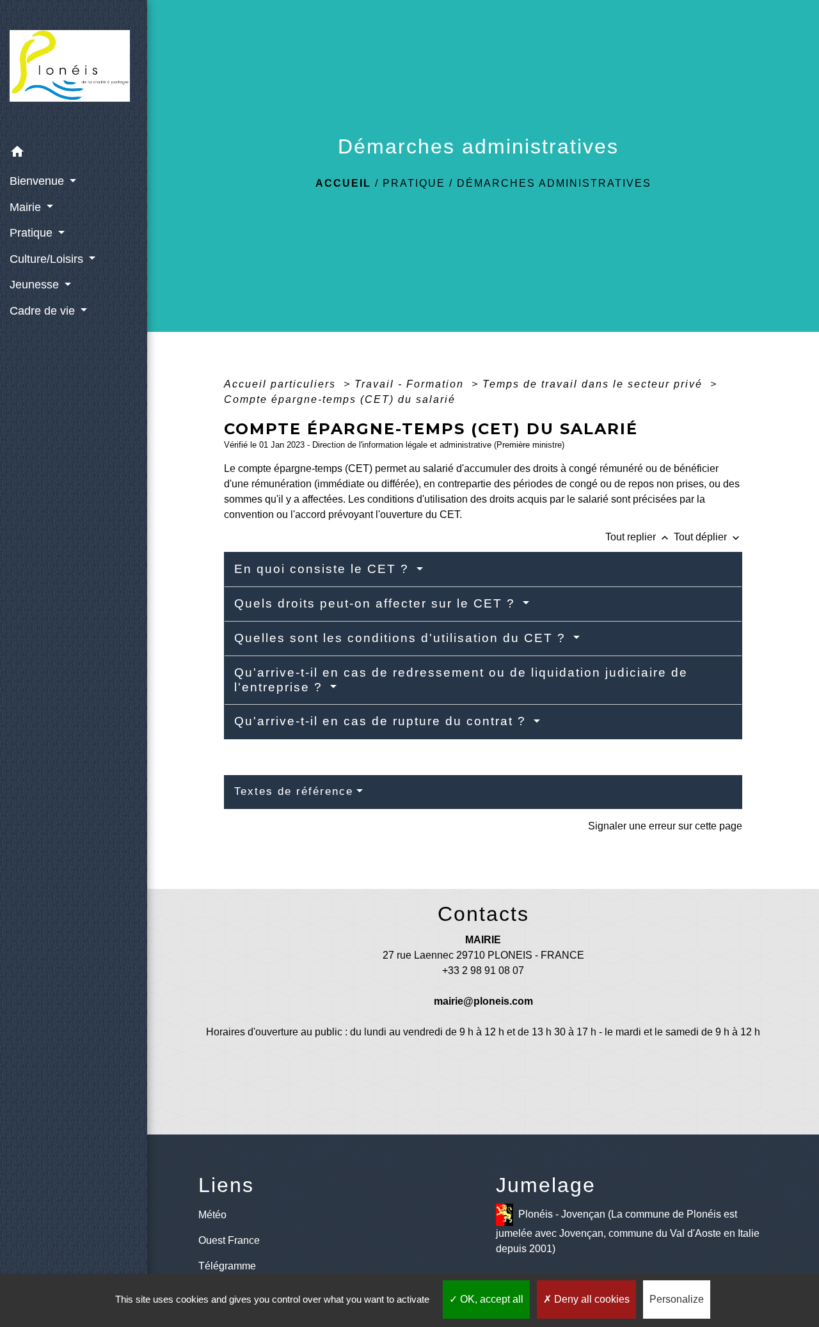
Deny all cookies (591, 1299)
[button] (74, 153)
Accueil (343, 183)
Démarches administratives (554, 183)
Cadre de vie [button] (44, 310)
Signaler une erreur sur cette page (665, 826)
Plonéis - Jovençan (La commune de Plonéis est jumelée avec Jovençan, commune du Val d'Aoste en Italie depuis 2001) (627, 1231)
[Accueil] (74, 70)
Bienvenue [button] (38, 181)
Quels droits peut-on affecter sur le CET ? (377, 603)
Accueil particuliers (282, 384)
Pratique (414, 183)
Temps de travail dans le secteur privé (594, 384)
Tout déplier (708, 536)
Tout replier (638, 536)
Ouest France (229, 1240)
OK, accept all (490, 1299)
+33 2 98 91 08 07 (483, 970)
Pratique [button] (33, 232)
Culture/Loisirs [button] (48, 259)
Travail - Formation (411, 384)
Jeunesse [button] (36, 284)
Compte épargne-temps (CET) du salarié (340, 399)
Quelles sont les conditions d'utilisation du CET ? (402, 638)
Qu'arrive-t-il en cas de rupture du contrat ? (382, 721)
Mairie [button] (27, 207)
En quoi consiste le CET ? (323, 569)
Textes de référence (293, 791)
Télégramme (227, 1265)
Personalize (676, 1299)
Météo (212, 1214)
